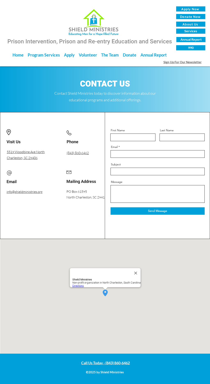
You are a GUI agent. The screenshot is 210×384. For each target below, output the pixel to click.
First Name (118, 130)
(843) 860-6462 (78, 153)
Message (116, 181)
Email (114, 146)
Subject (116, 164)
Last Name (167, 130)
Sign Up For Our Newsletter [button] (182, 62)
